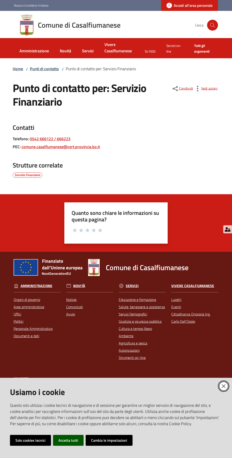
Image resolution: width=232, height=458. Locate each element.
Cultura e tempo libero (135, 328)
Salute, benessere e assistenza (142, 307)
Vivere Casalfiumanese (192, 285)
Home (18, 69)
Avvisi (70, 314)
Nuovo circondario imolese (31, 5)
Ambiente (126, 336)
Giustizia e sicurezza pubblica (140, 321)
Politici (18, 321)
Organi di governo (27, 299)
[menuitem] (34, 51)
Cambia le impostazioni (109, 440)
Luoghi (176, 299)
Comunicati (74, 307)
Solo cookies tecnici (30, 440)
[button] (212, 25)
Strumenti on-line (132, 357)
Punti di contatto (44, 69)
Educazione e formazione (137, 299)
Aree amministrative (29, 307)
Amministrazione (36, 285)
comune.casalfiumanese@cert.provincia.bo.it (61, 147)
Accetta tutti (68, 440)
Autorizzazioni (129, 350)
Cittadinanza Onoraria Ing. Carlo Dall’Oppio (190, 317)
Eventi (176, 307)
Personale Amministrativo (33, 328)
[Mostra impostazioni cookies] (227, 229)
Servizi (132, 285)
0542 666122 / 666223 (50, 139)
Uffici (17, 314)
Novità (79, 285)
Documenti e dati (26, 336)
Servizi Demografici (133, 314)
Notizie (71, 299)
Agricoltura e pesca (133, 343)
